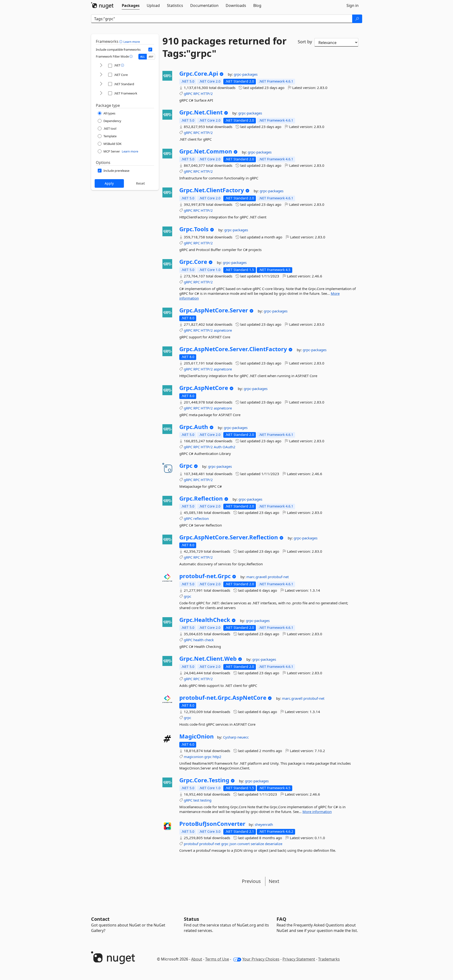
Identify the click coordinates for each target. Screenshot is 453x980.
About (196, 959)
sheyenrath (264, 824)
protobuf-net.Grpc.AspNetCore (222, 697)
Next (274, 881)
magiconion (193, 756)
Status (191, 919)
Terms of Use (217, 959)
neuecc (243, 737)
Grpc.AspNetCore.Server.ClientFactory (233, 349)
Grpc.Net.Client (201, 112)
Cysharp (230, 737)
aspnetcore (223, 330)
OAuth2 (229, 446)
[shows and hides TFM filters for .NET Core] (101, 74)
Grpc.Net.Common (205, 151)
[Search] (357, 19)
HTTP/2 (207, 93)
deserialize (273, 843)
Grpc (185, 465)
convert (243, 843)
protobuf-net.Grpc (205, 576)
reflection (201, 518)
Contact (100, 919)
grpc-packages (246, 74)
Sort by (305, 41)
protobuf (191, 843)
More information (317, 811)
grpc (187, 596)
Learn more (131, 41)
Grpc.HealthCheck (204, 619)
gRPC (188, 93)
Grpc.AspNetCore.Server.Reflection (228, 537)
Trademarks (329, 959)
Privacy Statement (299, 959)
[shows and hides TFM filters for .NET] (101, 65)
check (209, 639)
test (196, 800)
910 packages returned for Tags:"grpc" (224, 47)
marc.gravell (257, 576)
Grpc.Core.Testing (204, 780)
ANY (151, 56)
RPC (196, 93)
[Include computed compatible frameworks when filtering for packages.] (150, 49)
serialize (257, 843)
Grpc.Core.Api (198, 73)
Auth (218, 446)
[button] (121, 41)
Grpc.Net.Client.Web (208, 658)
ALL (142, 56)
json (232, 843)
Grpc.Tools (194, 229)
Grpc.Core (193, 261)
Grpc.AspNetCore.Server (213, 310)
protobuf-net (278, 576)
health (198, 639)
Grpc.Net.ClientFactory (211, 190)
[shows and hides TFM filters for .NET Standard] (101, 84)
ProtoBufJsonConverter (212, 823)
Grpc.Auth (193, 426)
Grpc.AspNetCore (203, 387)
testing (205, 800)
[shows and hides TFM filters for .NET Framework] (101, 93)
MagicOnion (196, 736)
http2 (217, 756)
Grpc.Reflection (201, 498)
